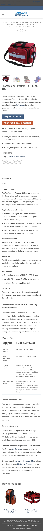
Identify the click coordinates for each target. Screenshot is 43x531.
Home (5, 22)
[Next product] (19, 30)
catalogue (36, 1)
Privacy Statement (27, 520)
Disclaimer (35, 522)
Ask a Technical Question (17, 123)
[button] (3, 14)
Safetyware (20, 105)
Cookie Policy (13, 520)
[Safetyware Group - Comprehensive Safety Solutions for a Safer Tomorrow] (21, 14)
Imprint (26, 522)
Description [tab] (7, 179)
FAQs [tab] (4, 183)
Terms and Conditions (13, 522)
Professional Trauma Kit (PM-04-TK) (32, 511)
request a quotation (8, 4)
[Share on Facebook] (8, 162)
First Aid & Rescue (25, 24)
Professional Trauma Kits (21, 27)
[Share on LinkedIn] (20, 162)
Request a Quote (12, 117)
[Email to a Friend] (16, 162)
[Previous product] (23, 30)
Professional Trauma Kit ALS (11, 511)
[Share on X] (12, 162)
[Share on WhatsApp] (4, 162)
